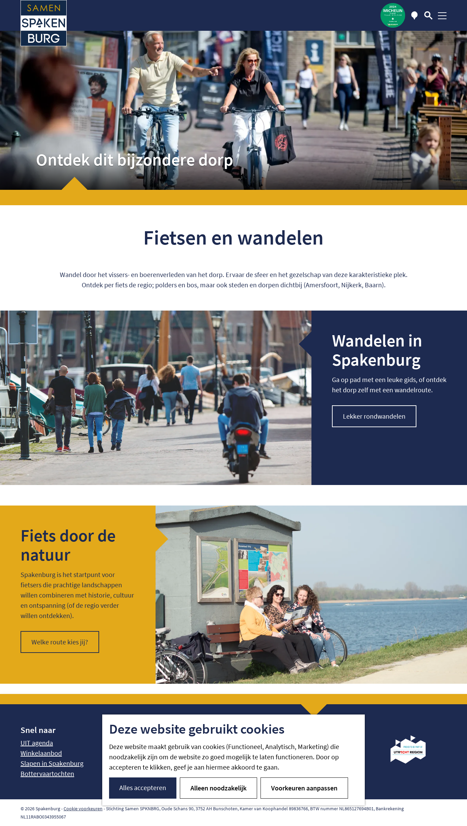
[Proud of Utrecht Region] (413, 761)
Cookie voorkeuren (83, 808)
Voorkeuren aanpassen (304, 788)
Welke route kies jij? (59, 642)
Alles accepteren (142, 787)
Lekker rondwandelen (374, 416)
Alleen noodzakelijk (218, 788)
